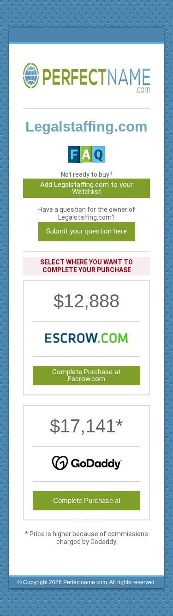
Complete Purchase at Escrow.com (86, 375)
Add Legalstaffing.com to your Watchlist (86, 188)
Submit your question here (86, 231)
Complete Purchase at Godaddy (86, 503)
